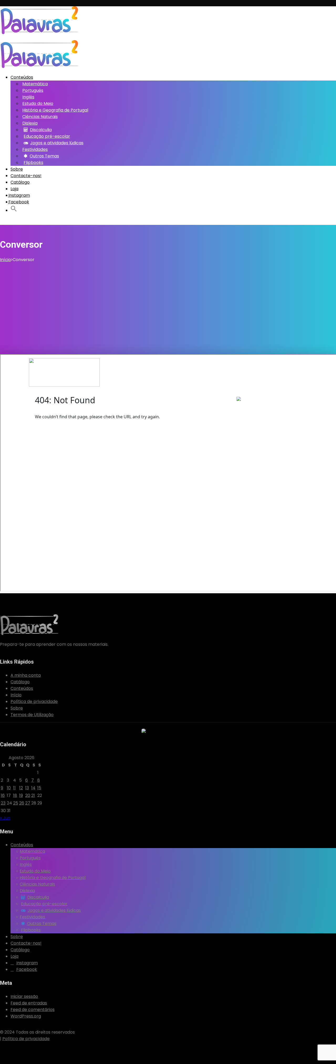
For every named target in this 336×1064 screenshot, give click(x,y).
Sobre (16, 169)
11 (14, 788)
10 (9, 788)
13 (27, 788)
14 (33, 788)
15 (39, 788)
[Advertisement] (168, 302)
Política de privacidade (34, 701)
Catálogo (20, 182)
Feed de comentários (32, 1010)
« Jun (5, 818)
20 (27, 795)
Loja (14, 189)
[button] (13, 209)
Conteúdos (21, 77)
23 (3, 803)
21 (33, 795)
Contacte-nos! (25, 176)
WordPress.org (25, 1016)
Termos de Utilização (32, 715)
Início (5, 260)
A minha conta (25, 675)
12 (21, 788)
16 (3, 795)
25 (15, 803)
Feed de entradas (28, 1003)
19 (21, 795)
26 (21, 803)
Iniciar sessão (24, 996)
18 (15, 795)
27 (27, 803)
